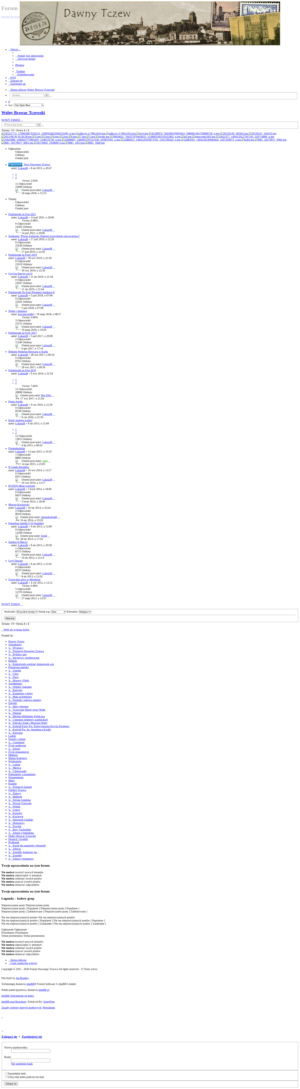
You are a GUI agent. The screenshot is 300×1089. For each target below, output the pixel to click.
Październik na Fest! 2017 (22, 332)
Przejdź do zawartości (13, 16)
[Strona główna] (150, 23)
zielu (45, 460)
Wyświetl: (10, 611)
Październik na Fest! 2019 (22, 254)
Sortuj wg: (45, 611)
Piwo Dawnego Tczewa (37, 164)
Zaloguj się (9, 1037)
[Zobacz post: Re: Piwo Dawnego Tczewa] (36, 136)
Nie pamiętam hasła (22, 1063)
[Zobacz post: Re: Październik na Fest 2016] (270, 139)
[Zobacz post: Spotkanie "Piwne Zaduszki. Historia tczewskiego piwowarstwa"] (91, 133)
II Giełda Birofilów (18, 467)
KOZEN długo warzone (21, 485)
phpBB (31, 984)
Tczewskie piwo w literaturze (24, 579)
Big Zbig (46, 395)
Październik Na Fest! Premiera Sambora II (31, 292)
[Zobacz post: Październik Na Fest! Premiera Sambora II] (184, 133)
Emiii (44, 535)
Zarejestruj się (32, 1037)
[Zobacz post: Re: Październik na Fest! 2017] (204, 136)
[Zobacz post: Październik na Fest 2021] (38, 133)
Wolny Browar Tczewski (23, 112)
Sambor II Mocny (18, 542)
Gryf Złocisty (15, 560)
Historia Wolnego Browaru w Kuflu (28, 351)
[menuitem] (29, 55)
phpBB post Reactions (13, 1001)
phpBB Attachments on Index (17, 995)
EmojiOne (49, 1001)
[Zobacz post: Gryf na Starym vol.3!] (142, 133)
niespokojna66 (49, 517)
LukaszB (23, 168)
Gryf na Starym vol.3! (20, 273)
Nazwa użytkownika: (16, 1047)
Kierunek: (72, 611)
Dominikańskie (16, 448)
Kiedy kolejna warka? (20, 420)
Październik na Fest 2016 (22, 370)
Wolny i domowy (17, 311)
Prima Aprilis (15, 401)
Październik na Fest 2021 (22, 214)
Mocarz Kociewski (18, 504)
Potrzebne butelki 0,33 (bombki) (26, 523)
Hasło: (7, 1057)
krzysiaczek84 (26, 314)
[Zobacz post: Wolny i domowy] (234, 133)
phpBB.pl (44, 989)
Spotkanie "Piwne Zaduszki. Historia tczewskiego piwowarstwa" (44, 236)
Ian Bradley (22, 978)
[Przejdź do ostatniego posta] (54, 190)
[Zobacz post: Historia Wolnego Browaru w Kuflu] (248, 139)
